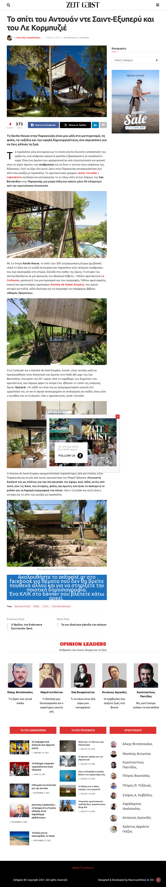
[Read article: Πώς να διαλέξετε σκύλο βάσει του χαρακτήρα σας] (68, 776)
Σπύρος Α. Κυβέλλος (137, 795)
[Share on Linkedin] (95, 125)
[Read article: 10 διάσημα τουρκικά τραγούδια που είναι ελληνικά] (19, 769)
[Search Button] (8, 5)
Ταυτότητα (87, 867)
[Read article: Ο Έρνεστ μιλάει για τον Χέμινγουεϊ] (68, 761)
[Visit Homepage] (83, 5)
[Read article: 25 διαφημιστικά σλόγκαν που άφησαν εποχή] (19, 747)
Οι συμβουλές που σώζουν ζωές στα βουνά (114, 703)
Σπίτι (46, 606)
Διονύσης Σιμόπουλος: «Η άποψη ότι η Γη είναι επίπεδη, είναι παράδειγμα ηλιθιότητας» (44, 811)
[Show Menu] (157, 5)
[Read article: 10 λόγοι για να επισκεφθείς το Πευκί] (19, 838)
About (75, 867)
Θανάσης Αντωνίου (137, 753)
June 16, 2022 (39, 774)
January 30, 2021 (41, 753)
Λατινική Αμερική (61, 606)
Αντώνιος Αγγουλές (137, 817)
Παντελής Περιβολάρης (29, 37)
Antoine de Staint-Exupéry (67, 284)
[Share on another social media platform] (103, 125)
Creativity (83, 37)
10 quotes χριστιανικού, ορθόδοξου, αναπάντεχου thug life (92, 804)
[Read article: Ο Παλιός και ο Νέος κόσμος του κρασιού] (68, 791)
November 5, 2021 (41, 793)
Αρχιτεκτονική (22, 606)
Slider (37, 606)
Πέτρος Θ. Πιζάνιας (137, 785)
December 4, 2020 (19, 822)
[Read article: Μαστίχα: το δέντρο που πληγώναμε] (68, 746)
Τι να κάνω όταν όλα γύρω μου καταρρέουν (83, 703)
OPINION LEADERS (83, 644)
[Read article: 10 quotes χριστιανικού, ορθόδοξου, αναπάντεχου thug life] (68, 806)
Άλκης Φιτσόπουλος (137, 744)
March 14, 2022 (53, 37)
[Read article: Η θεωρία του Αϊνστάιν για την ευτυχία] (19, 791)
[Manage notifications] (158, 879)
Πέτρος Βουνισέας (136, 775)
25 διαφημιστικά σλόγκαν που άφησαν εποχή (43, 745)
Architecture (70, 37)
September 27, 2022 (42, 840)
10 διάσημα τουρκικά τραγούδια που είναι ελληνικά (43, 766)
